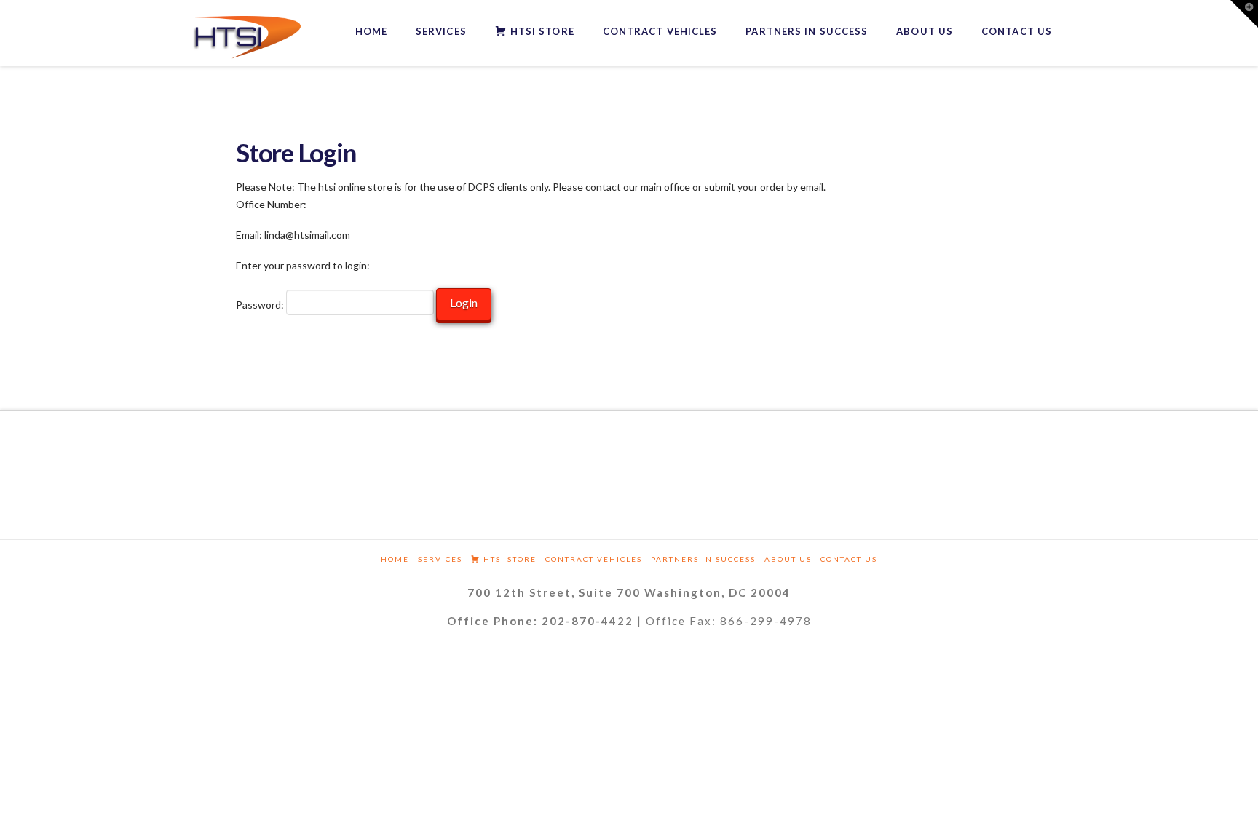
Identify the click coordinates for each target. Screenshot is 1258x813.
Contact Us (848, 559)
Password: (261, 304)
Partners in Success (703, 559)
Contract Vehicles (593, 559)
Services (440, 559)
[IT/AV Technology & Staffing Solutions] (246, 37)
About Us (788, 559)
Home (395, 559)
